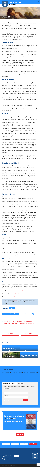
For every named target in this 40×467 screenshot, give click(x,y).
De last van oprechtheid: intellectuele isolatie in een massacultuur (17, 321)
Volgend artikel (28, 333)
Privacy (10, 465)
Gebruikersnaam (7, 391)
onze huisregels (9, 374)
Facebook (18, 456)
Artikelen (4, 456)
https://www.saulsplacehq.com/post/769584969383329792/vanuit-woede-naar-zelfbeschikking (19, 324)
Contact (3, 459)
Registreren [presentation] (20, 383)
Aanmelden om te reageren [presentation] (9, 383)
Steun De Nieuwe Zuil (6, 455)
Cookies (13, 465)
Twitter (15, 456)
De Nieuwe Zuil (6, 465)
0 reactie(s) (28, 313)
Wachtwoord (6, 395)
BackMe (16, 300)
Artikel (16, 18)
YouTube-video (7, 46)
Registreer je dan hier (21, 379)
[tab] (9, 383)
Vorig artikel (10, 333)
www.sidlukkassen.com (16, 296)
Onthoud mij (7, 400)
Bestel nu (20, 434)
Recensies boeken (5, 458)
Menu (38, 1)
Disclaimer (15, 465)
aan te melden (18, 377)
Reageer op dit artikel (9, 313)
